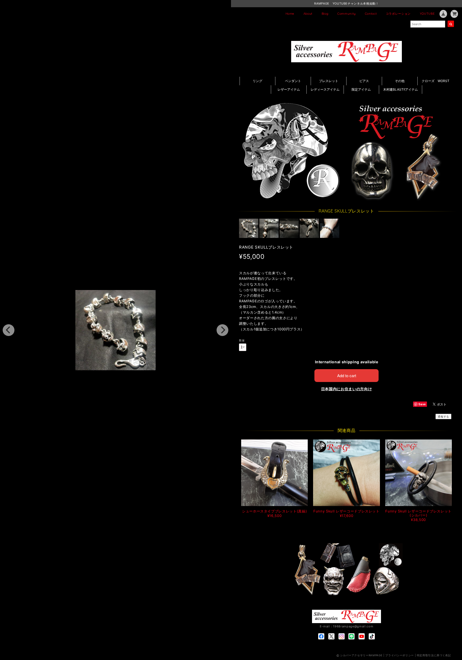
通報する (443, 416)
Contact (371, 14)
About (308, 14)
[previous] (8, 330)
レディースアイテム (325, 89)
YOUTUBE (427, 14)
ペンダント (293, 81)
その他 (400, 81)
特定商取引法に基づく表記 (434, 655)
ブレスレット (328, 81)
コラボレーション (398, 14)
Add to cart (346, 375)
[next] (222, 330)
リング (257, 81)
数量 (242, 340)
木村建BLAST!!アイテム (400, 89)
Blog (325, 14)
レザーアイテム (289, 89)
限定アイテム (361, 89)
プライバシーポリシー (399, 655)
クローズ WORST (435, 81)
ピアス (364, 81)
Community (346, 14)
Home (290, 14)
